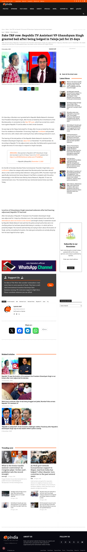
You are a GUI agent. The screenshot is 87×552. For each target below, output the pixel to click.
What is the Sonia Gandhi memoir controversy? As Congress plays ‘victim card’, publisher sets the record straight (14, 470)
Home (3, 29)
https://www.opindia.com (19, 309)
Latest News (65, 78)
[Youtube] (84, 1)
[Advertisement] (33, 518)
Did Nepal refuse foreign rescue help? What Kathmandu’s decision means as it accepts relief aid (18, 494)
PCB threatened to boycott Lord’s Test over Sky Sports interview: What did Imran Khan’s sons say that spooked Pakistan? (48, 505)
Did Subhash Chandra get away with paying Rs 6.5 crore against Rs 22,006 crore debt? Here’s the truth (19, 505)
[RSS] (79, 1)
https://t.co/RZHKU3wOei (17, 157)
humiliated (41, 131)
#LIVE (38, 155)
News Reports (14, 32)
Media (7, 29)
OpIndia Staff (52, 49)
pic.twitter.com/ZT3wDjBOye (34, 157)
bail (17, 301)
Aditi (32, 478)
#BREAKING (13, 153)
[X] (80, 1)
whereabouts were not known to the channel (16, 221)
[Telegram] (29, 89)
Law (3, 32)
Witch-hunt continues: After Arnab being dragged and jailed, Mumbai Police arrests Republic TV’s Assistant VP (28, 402)
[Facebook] (75, 1)
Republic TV (38, 301)
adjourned (26, 141)
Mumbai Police (31, 301)
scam (44, 301)
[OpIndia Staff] (8, 310)
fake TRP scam (29, 122)
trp (48, 301)
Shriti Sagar (4, 476)
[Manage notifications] (3, 548)
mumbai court (22, 301)
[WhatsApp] (82, 1)
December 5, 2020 (37, 161)
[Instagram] (77, 1)
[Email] (33, 89)
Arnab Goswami (10, 301)
